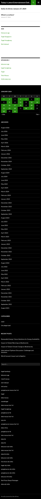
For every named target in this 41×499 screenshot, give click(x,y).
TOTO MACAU (6, 79)
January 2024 (5, 199)
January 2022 (5, 289)
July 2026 (4, 131)
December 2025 (6, 158)
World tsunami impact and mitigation (13, 356)
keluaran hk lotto (6, 476)
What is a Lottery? (7, 15)
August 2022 (5, 263)
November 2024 (6, 161)
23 (9, 108)
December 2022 (6, 248)
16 (9, 105)
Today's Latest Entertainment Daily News (16, 2)
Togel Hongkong (6, 40)
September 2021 (6, 304)
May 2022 (4, 274)
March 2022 (5, 282)
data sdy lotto (5, 484)
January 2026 (5, 154)
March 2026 (5, 146)
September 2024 (6, 169)
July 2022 (4, 267)
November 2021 (6, 297)
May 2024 (4, 184)
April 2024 (4, 188)
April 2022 (4, 278)
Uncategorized (6, 325)
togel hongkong (6, 68)
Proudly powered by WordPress (10, 496)
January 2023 (5, 244)
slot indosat (5, 383)
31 (15, 111)
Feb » (37, 114)
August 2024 (5, 173)
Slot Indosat (5, 44)
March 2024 (5, 191)
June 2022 (4, 270)
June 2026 (4, 135)
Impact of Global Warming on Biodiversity (14, 343)
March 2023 (5, 236)
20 (31, 105)
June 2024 (4, 180)
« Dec (3, 114)
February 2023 (6, 240)
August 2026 (5, 128)
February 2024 (6, 195)
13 (31, 102)
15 (4, 105)
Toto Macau (5, 75)
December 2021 (6, 293)
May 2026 (4, 139)
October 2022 (5, 255)
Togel (3, 72)
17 (15, 105)
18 (20, 105)
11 (20, 102)
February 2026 (6, 150)
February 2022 (6, 285)
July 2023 (4, 221)
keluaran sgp (5, 64)
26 (26, 108)
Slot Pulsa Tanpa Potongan (9, 480)
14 (37, 102)
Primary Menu (38, 2)
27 (31, 108)
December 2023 (6, 203)
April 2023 (4, 233)
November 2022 (6, 252)
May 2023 (4, 229)
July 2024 (4, 176)
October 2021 (5, 300)
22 (4, 108)
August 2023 (5, 218)
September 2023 (6, 214)
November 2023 (6, 206)
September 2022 (6, 259)
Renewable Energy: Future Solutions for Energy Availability (20, 339)
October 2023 (5, 210)
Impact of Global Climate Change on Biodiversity (17, 347)
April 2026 (4, 143)
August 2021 (5, 308)
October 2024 (5, 165)
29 (4, 111)
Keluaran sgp (5, 33)
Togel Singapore (6, 36)
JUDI (2, 322)
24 (15, 108)
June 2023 (4, 225)
